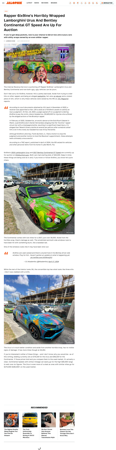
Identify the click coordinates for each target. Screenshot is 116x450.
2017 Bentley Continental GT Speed (47, 153)
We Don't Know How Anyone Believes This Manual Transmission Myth (48, 433)
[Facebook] (70, 3)
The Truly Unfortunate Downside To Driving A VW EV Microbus (28, 433)
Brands (54, 3)
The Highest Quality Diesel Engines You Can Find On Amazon (11, 432)
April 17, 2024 (53, 262)
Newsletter (107, 3)
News (36, 3)
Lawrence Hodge (10, 41)
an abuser (57, 96)
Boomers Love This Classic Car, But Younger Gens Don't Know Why (67, 432)
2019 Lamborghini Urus (20, 153)
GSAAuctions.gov (22, 155)
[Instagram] (89, 3)
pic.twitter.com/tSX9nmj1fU (41, 257)
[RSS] (97, 3)
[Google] (93, 3)
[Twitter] (81, 3)
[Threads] (85, 3)
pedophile (41, 96)
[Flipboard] (77, 3)
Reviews (44, 3)
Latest (29, 3)
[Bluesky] (74, 3)
